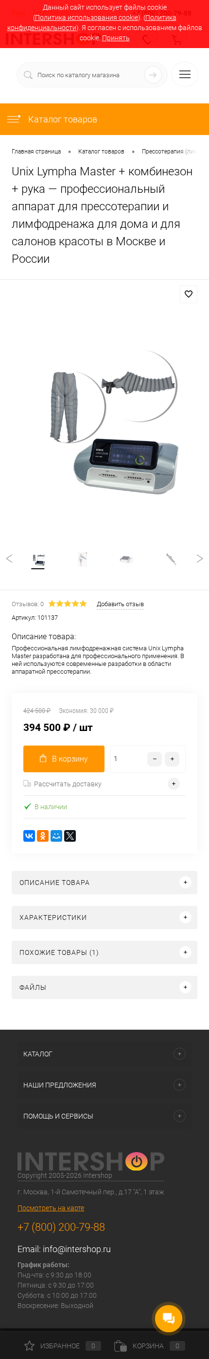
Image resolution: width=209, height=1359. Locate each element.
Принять (116, 38)
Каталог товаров (61, 119)
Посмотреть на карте (50, 1208)
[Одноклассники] (43, 836)
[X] (70, 836)
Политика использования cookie (86, 17)
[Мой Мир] (56, 836)
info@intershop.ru (77, 1249)
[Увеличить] (104, 424)
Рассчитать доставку (68, 784)
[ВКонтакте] (29, 836)
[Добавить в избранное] (188, 294)
